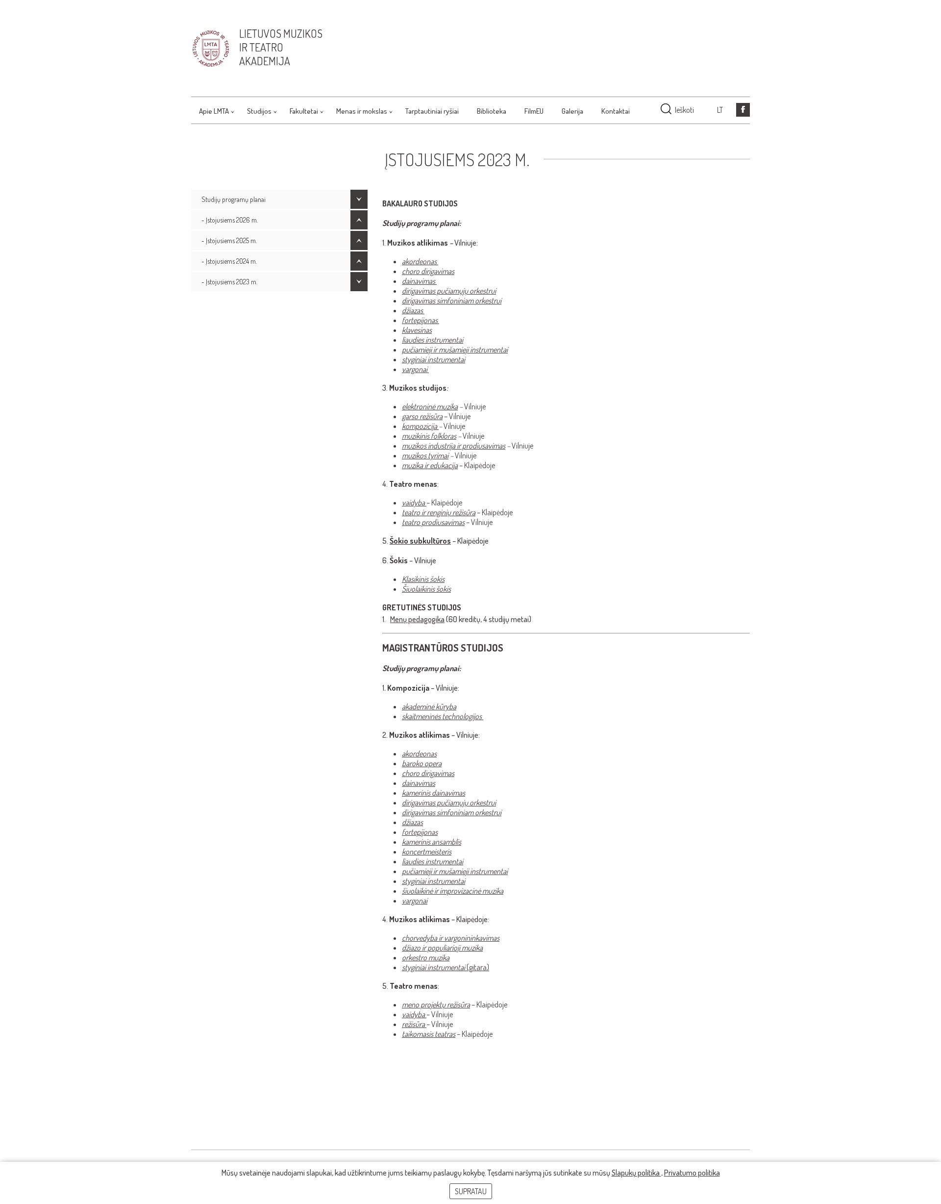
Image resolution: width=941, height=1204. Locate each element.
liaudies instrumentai (432, 340)
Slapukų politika (636, 1173)
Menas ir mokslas (361, 111)
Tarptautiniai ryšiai (432, 111)
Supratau (471, 1191)
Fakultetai (304, 111)
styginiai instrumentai (433, 359)
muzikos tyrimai (425, 455)
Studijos (259, 111)
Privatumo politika (692, 1173)
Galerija (572, 111)
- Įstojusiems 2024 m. (229, 261)
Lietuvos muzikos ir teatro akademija (280, 47)
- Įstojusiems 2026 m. (229, 220)
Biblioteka (491, 111)
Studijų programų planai (233, 199)
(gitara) (445, 967)
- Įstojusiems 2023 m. (229, 281)
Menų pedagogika (417, 619)
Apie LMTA (214, 111)
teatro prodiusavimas (433, 522)
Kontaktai (615, 111)
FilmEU (534, 111)
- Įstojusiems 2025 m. (229, 240)
